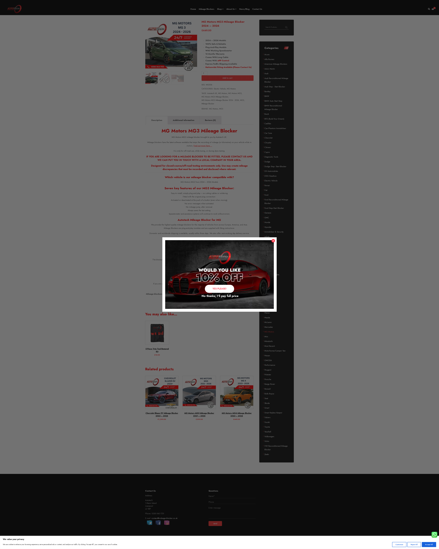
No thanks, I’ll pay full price (219, 296)
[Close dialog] (273, 240)
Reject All (414, 544)
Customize (399, 544)
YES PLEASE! (219, 288)
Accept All (429, 544)
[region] (219, 542)
